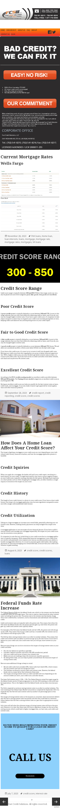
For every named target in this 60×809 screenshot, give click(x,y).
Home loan (47, 236)
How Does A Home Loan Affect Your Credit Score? (28, 445)
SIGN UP (34, 30)
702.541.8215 (30, 776)
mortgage (30, 239)
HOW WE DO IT (11, 30)
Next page (56, 802)
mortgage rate (43, 239)
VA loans (37, 242)
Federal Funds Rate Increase (21, 605)
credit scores (33, 395)
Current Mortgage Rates (27, 156)
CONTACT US (5, 34)
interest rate (41, 793)
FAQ (28, 30)
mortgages (26, 242)
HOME (3, 30)
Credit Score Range (21, 288)
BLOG (13, 34)
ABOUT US (21, 30)
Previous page (4, 802)
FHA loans (36, 236)
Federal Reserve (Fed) (10, 612)
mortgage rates (12, 242)
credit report (38, 392)
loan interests (11, 239)
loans (21, 239)
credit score (20, 395)
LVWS (56, 807)
